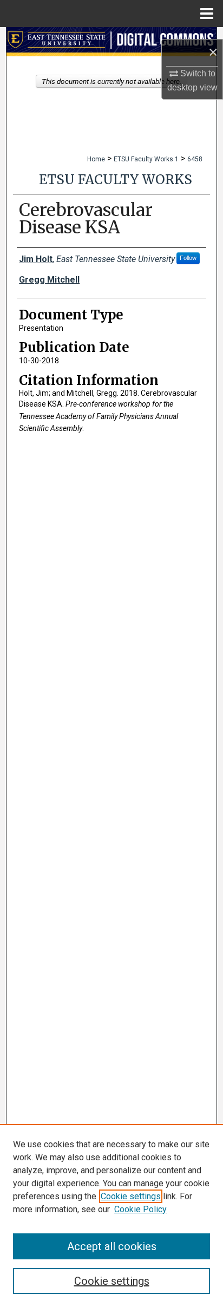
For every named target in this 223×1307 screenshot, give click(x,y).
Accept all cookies (111, 1246)
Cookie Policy (140, 1209)
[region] (111, 1215)
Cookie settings (131, 1196)
